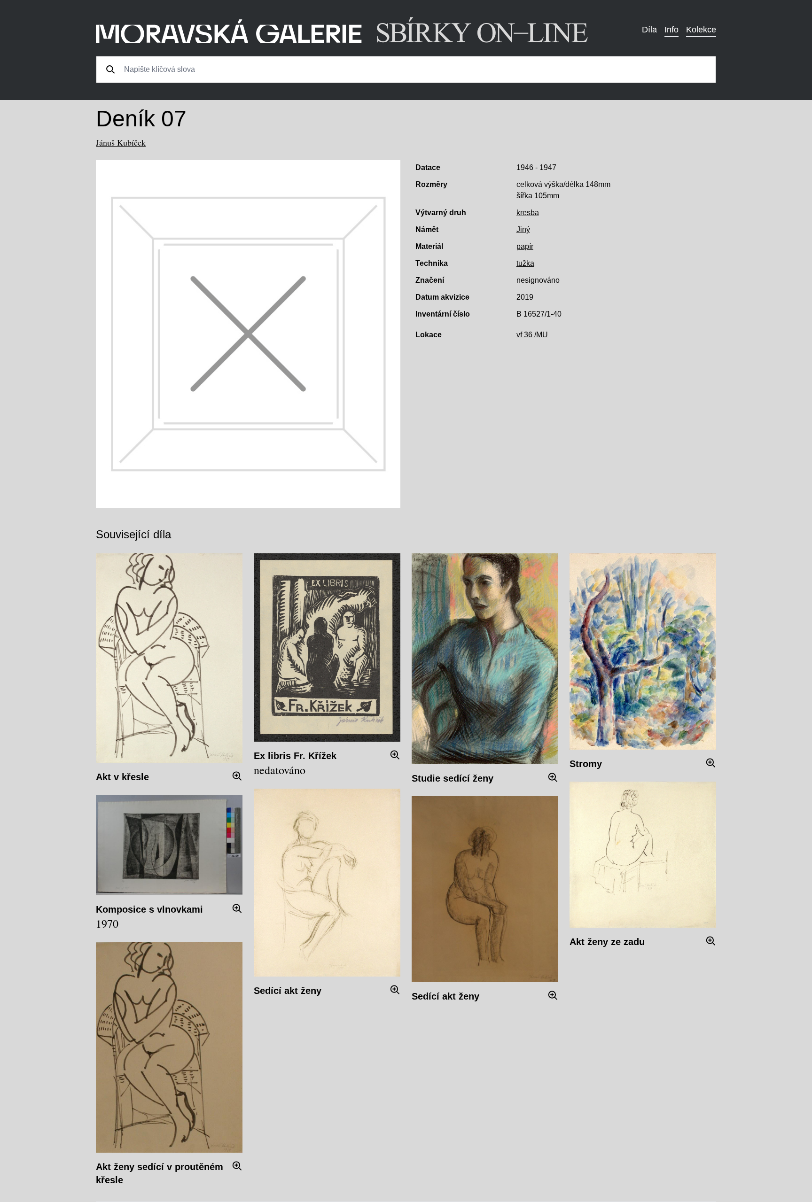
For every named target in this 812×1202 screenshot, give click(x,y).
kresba (527, 213)
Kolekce (701, 29)
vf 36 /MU (532, 335)
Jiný (523, 229)
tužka (525, 263)
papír (524, 246)
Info (671, 29)
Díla (649, 29)
